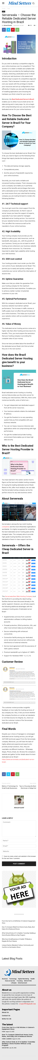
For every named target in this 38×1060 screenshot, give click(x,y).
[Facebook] (4, 30)
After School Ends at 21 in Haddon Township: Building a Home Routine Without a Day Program (19, 934)
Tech (8, 8)
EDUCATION (5, 1047)
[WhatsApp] (17, 30)
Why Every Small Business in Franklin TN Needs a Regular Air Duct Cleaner (17, 940)
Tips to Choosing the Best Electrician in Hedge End (27, 787)
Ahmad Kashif (8, 25)
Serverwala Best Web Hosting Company (18, 596)
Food (3, 1031)
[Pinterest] (13, 30)
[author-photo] (19, 805)
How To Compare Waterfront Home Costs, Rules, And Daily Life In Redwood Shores (18, 928)
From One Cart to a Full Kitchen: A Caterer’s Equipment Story (18, 922)
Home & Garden (7, 1039)
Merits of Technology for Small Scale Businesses (10, 787)
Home (3, 8)
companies (5, 527)
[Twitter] (8, 30)
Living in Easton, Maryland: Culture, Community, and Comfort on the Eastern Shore (17, 946)
